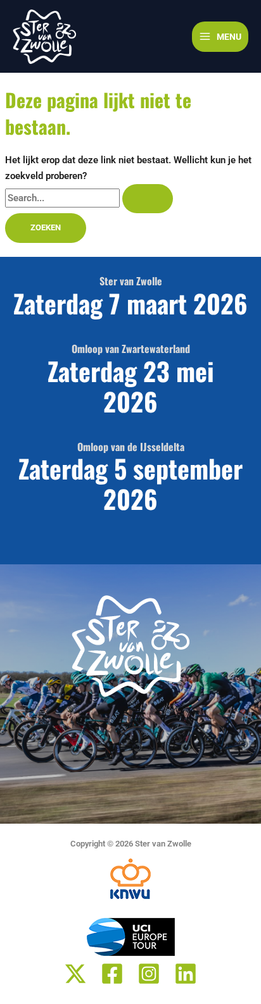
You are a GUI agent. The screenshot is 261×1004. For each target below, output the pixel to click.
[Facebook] (112, 973)
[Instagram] (148, 973)
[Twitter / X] (75, 973)
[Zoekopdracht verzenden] (147, 199)
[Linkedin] (185, 973)
